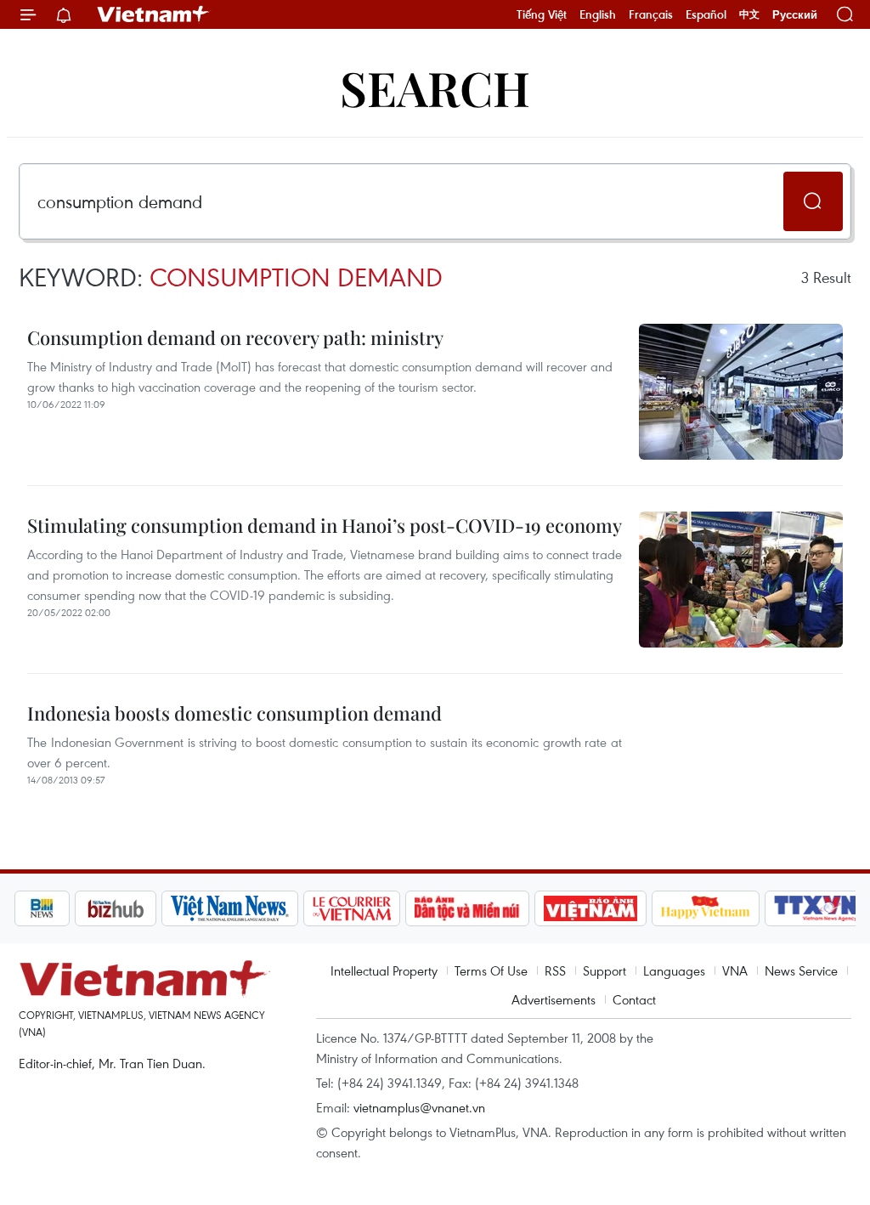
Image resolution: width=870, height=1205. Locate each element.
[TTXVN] (816, 908)
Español (706, 14)
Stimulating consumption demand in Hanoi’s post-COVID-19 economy (324, 525)
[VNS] (229, 908)
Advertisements (553, 999)
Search (435, 87)
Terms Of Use (491, 970)
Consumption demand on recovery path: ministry (235, 337)
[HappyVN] (706, 908)
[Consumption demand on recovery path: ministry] (741, 392)
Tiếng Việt (542, 14)
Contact (634, 999)
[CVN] (351, 908)
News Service (801, 970)
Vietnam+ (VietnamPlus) (154, 14)
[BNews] (42, 908)
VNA (735, 970)
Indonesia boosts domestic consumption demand (234, 713)
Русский (794, 14)
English (597, 14)
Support (604, 970)
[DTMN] (467, 908)
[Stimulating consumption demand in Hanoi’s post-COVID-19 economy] (741, 580)
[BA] (590, 908)
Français (651, 14)
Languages (674, 970)
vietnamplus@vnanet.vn (419, 1107)
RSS (555, 970)
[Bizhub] (115, 908)
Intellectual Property (384, 970)
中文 (749, 14)
